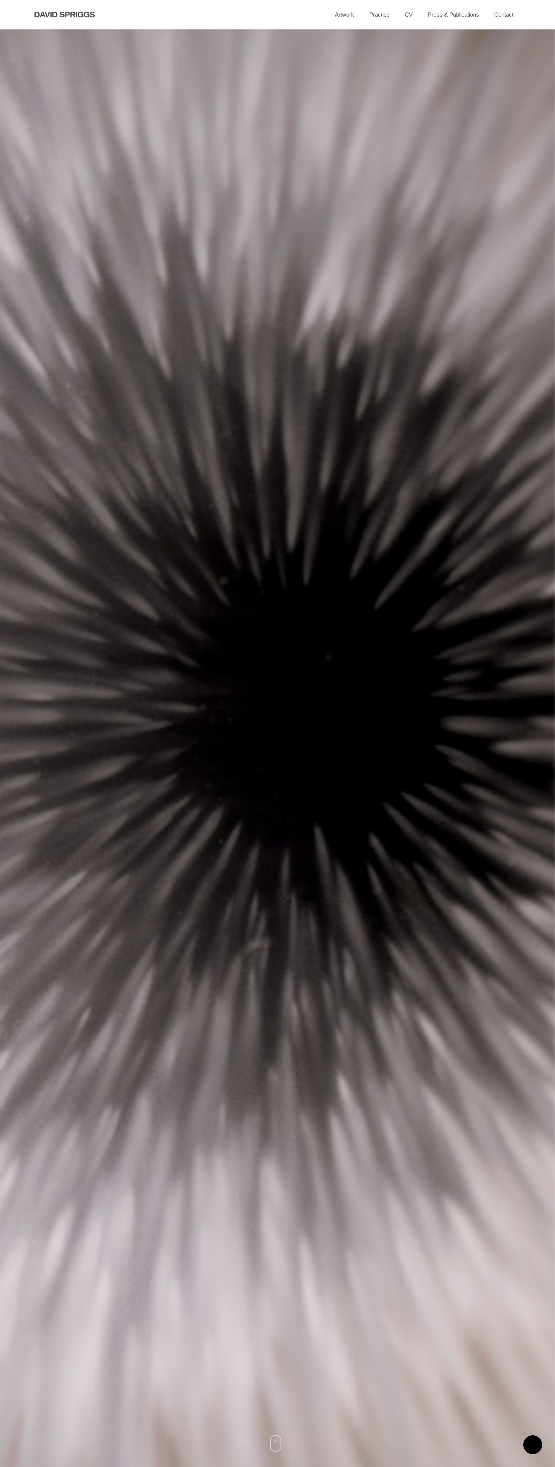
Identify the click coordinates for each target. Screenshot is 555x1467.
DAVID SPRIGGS (64, 15)
